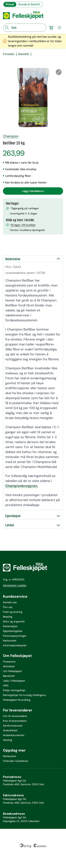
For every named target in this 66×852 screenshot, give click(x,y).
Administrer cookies (14, 585)
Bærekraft (9, 676)
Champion (11, 136)
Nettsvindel (9, 640)
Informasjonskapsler (15, 645)
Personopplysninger (14, 635)
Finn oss (7, 607)
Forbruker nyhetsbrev (15, 761)
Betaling (7, 616)
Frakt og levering (12, 612)
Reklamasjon (10, 626)
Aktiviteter (9, 666)
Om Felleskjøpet (12, 671)
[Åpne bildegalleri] (59, 72)
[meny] (59, 27)
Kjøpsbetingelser (13, 631)
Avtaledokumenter (13, 735)
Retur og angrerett (14, 621)
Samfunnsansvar (13, 725)
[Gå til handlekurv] (51, 27)
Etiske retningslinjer (14, 690)
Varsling (7, 740)
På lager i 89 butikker (23, 224)
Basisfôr (23, 54)
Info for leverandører (15, 716)
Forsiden (9, 54)
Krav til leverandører (15, 720)
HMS (5, 685)
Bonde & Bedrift (29, 4)
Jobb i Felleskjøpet (14, 680)
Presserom (9, 661)
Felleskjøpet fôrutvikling (16, 699)
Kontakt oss (10, 602)
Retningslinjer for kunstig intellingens (24, 695)
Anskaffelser (10, 730)
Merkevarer (9, 756)
